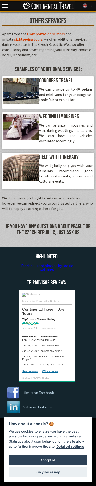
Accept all (48, 460)
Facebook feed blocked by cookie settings (47, 267)
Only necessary (48, 472)
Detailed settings (70, 446)
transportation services (46, 34)
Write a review (50, 371)
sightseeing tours (28, 39)
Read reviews (30, 371)
